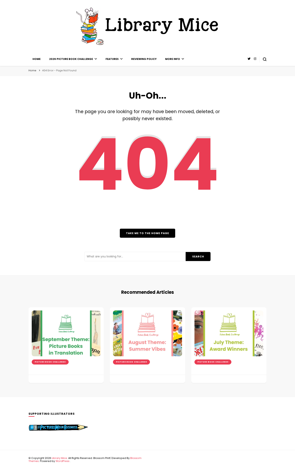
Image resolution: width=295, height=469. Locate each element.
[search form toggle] (265, 59)
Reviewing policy (144, 59)
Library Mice (59, 458)
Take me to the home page (147, 233)
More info (172, 59)
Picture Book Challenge (50, 362)
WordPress (62, 461)
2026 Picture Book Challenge (71, 59)
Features (112, 59)
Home (37, 59)
